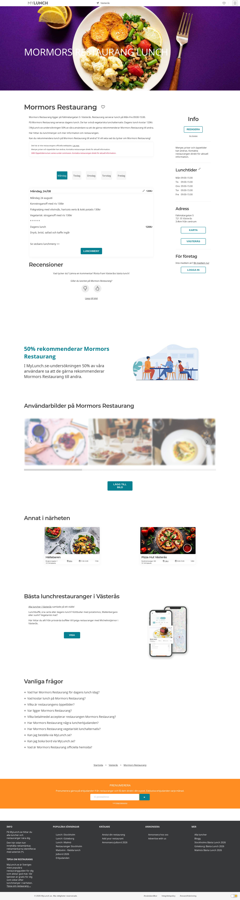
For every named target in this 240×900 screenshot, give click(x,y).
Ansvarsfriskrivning (188, 896)
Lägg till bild (91, 298)
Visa (72, 635)
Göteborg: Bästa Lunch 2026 (209, 846)
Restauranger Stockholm (69, 846)
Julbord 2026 (62, 854)
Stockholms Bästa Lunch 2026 (210, 842)
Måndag (62, 175)
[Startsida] (38, 3)
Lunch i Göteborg (65, 838)
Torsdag (106, 175)
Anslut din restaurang (113, 834)
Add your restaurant (112, 838)
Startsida (98, 765)
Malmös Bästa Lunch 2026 (208, 850)
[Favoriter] (224, 3)
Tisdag (76, 175)
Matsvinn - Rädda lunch (68, 850)
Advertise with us (157, 838)
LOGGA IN (193, 270)
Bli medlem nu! (201, 263)
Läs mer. (76, 145)
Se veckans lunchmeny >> (45, 244)
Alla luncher (200, 834)
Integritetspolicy (121, 803)
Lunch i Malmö (63, 842)
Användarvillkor (150, 896)
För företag (193, 136)
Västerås (193, 241)
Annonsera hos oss (158, 834)
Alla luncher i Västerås (40, 606)
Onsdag (91, 175)
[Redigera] (144, 190)
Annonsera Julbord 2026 (114, 842)
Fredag (121, 175)
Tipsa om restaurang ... (19, 886)
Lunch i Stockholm (65, 834)
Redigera (193, 129)
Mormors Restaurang (135, 765)
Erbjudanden (62, 857)
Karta (193, 230)
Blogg (197, 838)
